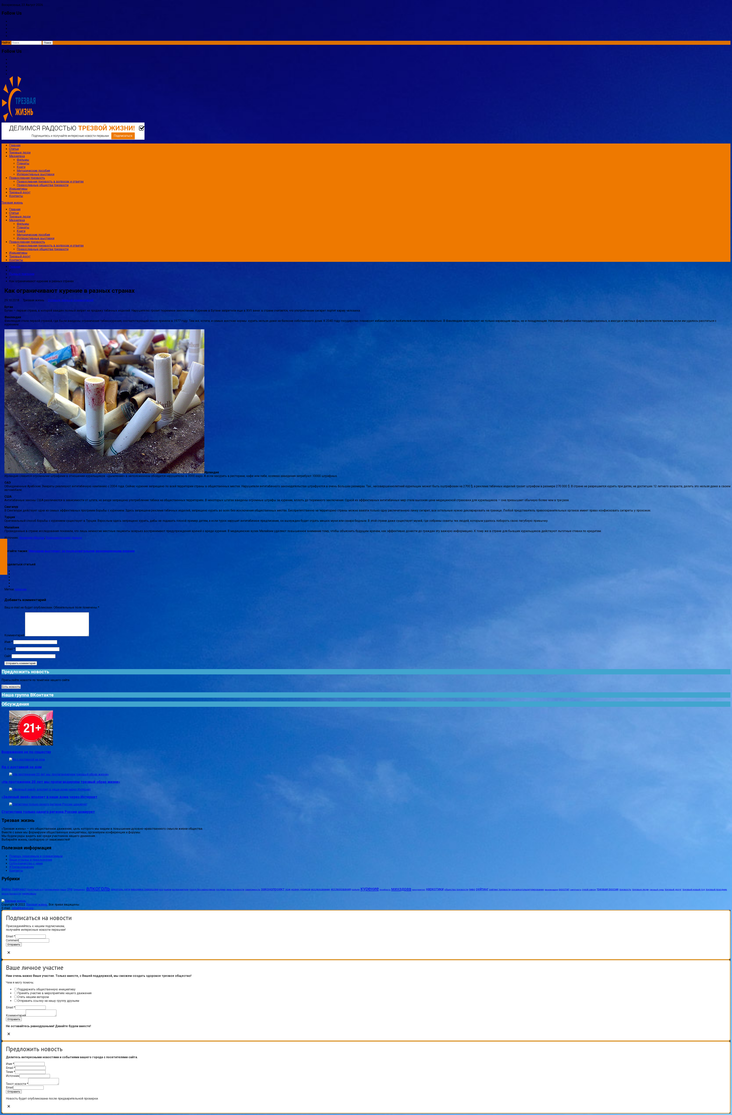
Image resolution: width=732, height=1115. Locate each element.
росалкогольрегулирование (527, 889)
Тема (10, 1072)
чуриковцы (29, 893)
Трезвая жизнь (12, 202)
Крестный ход (35, 889)
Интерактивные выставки (35, 174)
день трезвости (235, 889)
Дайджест (19, 889)
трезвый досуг (673, 889)
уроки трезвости (11, 893)
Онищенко (79, 889)
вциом (167, 889)
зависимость (252, 889)
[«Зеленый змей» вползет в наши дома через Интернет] (50, 789)
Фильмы (23, 160)
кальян (356, 889)
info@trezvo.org (22, 908)
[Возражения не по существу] (31, 744)
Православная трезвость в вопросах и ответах (50, 181)
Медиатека (17, 156)
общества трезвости (456, 889)
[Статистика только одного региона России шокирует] (48, 804)
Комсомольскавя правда (64, 537)
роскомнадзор (551, 889)
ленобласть (385, 889)
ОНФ (70, 889)
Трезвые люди (19, 152)
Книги (21, 167)
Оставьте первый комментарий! (71, 300)
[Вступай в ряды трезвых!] (73, 138)
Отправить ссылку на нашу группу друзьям (48, 1001)
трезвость (625, 889)
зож (288, 889)
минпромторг (418, 889)
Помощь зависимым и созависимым (36, 856)
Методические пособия (33, 170)
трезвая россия (607, 889)
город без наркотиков (202, 889)
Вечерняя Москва (31, 537)
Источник (12, 1076)
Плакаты (23, 163)
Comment (12, 940)
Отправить (13, 944)
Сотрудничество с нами (26, 863)
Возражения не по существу (26, 752)
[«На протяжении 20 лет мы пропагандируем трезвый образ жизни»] (59, 774)
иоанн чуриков (300, 889)
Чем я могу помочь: (20, 982)
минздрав (401, 888)
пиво (472, 889)
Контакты (16, 196)
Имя (8, 642)
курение (21, 589)
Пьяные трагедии (21, 274)
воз (161, 889)
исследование (320, 889)
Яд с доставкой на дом (22, 767)
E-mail (9, 649)
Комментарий (14, 635)
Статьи (14, 149)
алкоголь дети (120, 889)
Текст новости (17, 1084)
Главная (14, 145)
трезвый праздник (716, 889)
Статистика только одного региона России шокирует (48, 812)
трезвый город (656, 889)
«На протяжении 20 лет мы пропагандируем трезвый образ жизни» (61, 782)
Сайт (7, 656)
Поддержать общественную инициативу (46, 989)
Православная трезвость (27, 178)
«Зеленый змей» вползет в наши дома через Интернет (49, 797)
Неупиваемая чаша (55, 889)
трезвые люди (640, 889)
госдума (221, 889)
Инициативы (18, 189)
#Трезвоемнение (21, 867)
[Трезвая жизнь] (14, 901)
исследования (341, 889)
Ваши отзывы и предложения (30, 860)
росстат (564, 889)
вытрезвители (180, 889)
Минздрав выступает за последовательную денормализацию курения (82, 551)
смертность (575, 889)
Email (10, 936)
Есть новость (11, 687)
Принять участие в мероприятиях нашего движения (54, 993)
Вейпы (6, 889)
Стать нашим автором (33, 997)
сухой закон (589, 889)
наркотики (435, 889)
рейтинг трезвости (500, 889)
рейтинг (482, 889)
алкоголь (98, 888)
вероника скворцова (144, 889)
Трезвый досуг (19, 192)
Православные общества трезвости (42, 185)
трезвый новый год (693, 889)
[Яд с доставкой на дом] (27, 759)
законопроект (272, 889)
